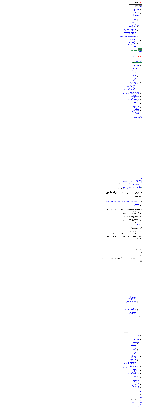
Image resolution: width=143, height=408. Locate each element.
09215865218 (139, 51)
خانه (141, 178)
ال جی (134, 79)
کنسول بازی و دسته (134, 13)
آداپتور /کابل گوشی (131, 83)
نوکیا (135, 23)
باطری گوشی (133, 27)
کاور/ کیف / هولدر (132, 33)
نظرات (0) (136, 205)
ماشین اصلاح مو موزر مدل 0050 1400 (133, 183)
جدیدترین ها (136, 9)
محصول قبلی (139, 180)
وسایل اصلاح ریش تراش (133, 42)
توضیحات (137, 204)
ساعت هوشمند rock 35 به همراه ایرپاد (133, 188)
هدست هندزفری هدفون (130, 302)
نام (141, 252)
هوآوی (134, 75)
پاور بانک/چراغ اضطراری (130, 29)
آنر (135, 16)
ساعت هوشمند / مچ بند (130, 30)
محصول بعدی (139, 186)
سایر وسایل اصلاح (132, 44)
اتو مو (135, 43)
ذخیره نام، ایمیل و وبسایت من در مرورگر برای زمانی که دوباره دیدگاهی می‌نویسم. (120, 258)
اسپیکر (131, 37)
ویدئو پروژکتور (132, 39)
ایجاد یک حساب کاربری (136, 402)
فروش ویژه (136, 12)
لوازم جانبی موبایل (134, 25)
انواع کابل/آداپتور (132, 26)
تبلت (135, 19)
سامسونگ (133, 20)
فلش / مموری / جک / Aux (130, 32)
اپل (135, 17)
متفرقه (134, 34)
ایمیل (140, 255)
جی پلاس (134, 80)
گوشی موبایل (136, 15)
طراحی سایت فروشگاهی (73, 330)
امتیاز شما (139, 239)
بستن (141, 391)
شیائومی (134, 22)
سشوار (134, 46)
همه (138, 40)
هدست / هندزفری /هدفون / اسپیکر (128, 36)
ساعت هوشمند (132, 313)
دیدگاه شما (139, 250)
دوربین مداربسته (135, 10)
